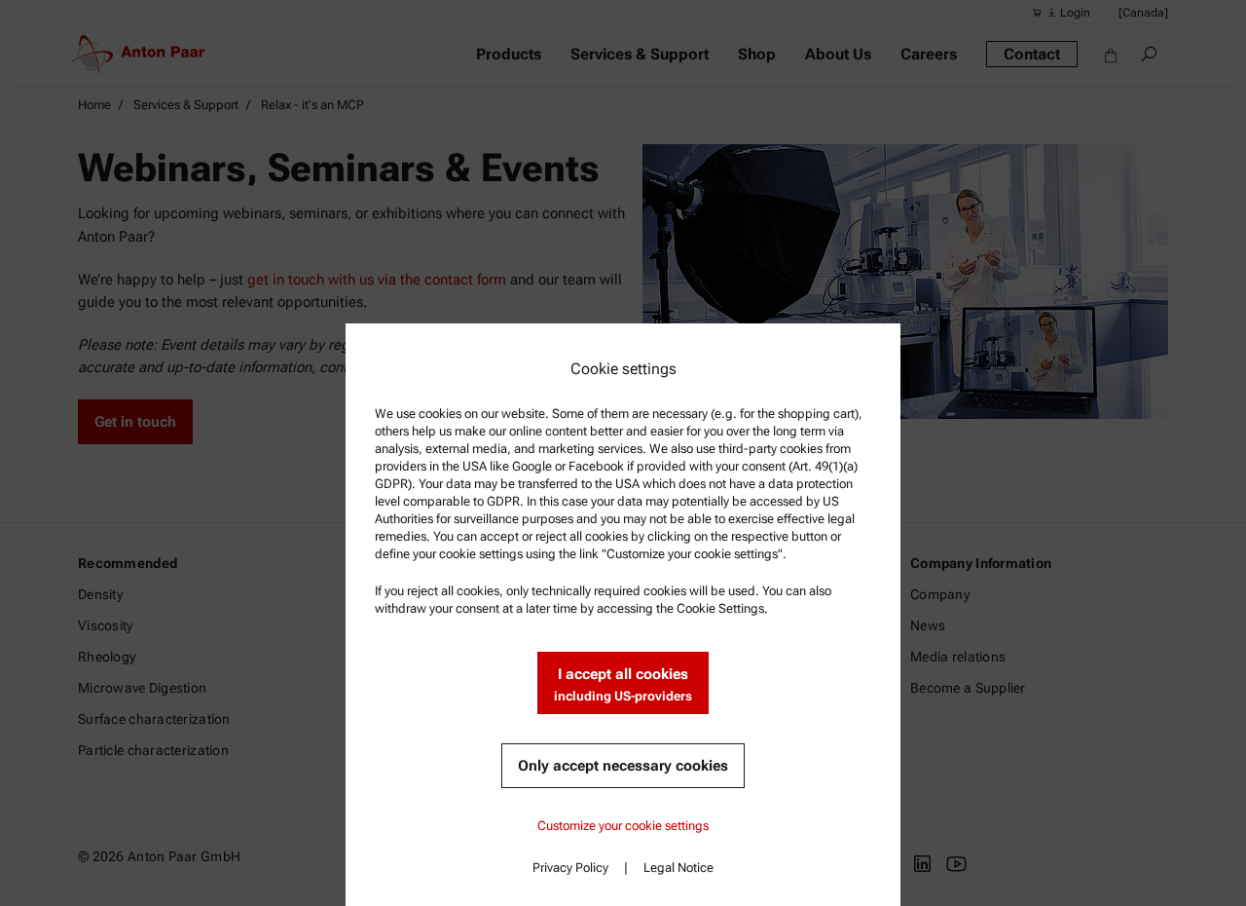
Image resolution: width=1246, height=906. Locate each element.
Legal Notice (678, 867)
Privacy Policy (570, 867)
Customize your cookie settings (623, 825)
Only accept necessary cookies (623, 765)
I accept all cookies (623, 684)
